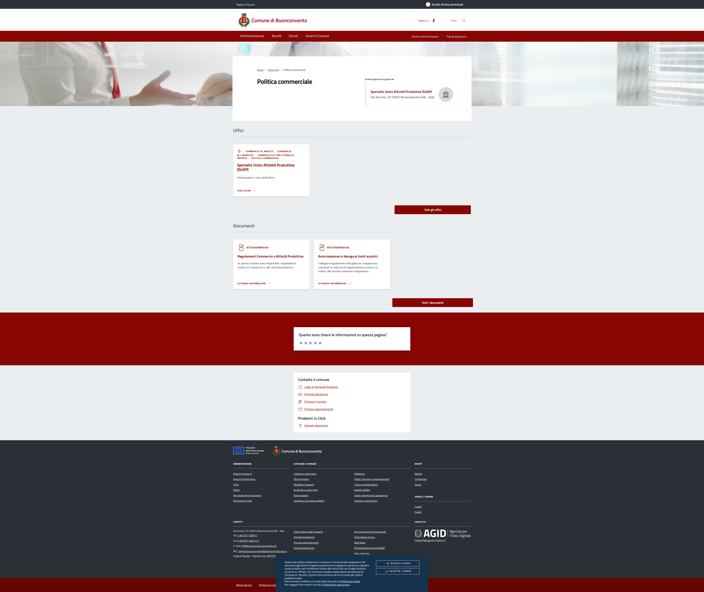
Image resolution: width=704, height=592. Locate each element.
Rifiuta (400, 563)
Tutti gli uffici (432, 210)
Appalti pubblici (362, 490)
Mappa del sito (244, 585)
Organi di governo (242, 474)
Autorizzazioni (301, 495)
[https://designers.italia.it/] (443, 533)
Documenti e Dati (242, 501)
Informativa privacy (364, 537)
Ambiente (359, 474)
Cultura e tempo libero (366, 485)
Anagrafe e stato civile (306, 490)
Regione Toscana (245, 4)
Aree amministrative (244, 479)
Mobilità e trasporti (304, 485)
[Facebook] (432, 20)
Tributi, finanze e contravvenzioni (372, 479)
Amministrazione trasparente (370, 532)
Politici (236, 490)
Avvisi (418, 485)
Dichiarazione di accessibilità (369, 548)
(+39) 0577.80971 (247, 535)
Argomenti (273, 70)
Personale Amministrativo (247, 495)
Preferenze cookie (350, 581)
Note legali (359, 543)
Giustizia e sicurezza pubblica (309, 501)
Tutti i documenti (432, 302)
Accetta (400, 571)
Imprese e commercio (365, 501)
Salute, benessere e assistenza (371, 495)
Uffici (236, 485)
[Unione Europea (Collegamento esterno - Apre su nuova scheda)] (249, 451)
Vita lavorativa (301, 479)
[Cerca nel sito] (463, 20)
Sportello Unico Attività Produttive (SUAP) (401, 91)
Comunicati (421, 479)
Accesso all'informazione (425, 36)
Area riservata (361, 553)
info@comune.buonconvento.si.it (259, 546)
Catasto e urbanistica (305, 474)
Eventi (418, 512)
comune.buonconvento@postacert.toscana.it (262, 551)
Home (260, 70)
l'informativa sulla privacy (336, 584)
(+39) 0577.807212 (248, 541)
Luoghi (418, 507)
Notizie (418, 474)
